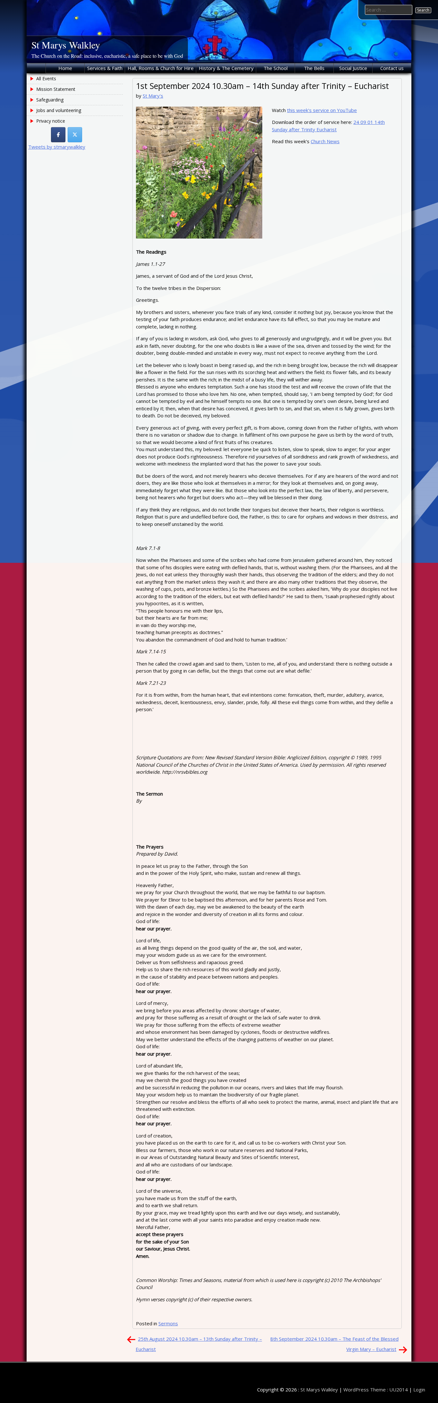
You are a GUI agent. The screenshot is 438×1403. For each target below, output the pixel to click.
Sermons (168, 1323)
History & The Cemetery (226, 68)
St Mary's (153, 95)
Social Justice (353, 68)
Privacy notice (50, 121)
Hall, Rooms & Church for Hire (161, 68)
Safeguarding (49, 100)
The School (276, 68)
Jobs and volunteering (58, 110)
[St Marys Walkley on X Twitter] (75, 134)
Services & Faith (104, 68)
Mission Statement (55, 89)
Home (65, 68)
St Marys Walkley (65, 44)
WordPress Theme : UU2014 (375, 1389)
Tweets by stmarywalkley (56, 147)
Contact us (392, 68)
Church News (325, 141)
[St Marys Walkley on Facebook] (58, 134)
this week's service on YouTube (322, 110)
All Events (46, 78)
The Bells (314, 68)
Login (419, 1389)
